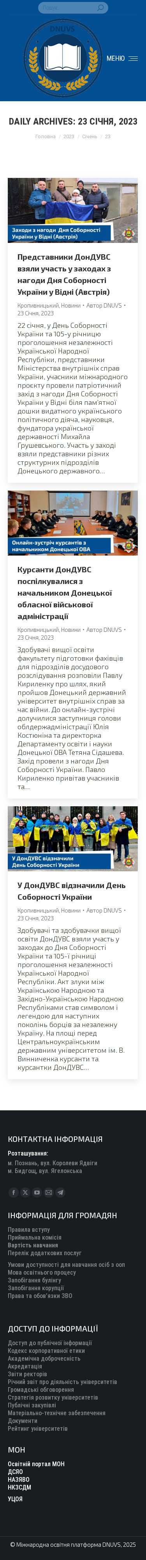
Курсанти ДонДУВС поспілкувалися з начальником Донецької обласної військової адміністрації (65, 593)
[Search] (100, 8)
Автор (104, 305)
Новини (71, 305)
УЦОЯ (15, 1499)
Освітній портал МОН (36, 1464)
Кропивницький (38, 305)
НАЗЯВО (19, 1479)
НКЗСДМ (19, 1487)
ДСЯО (15, 1472)
